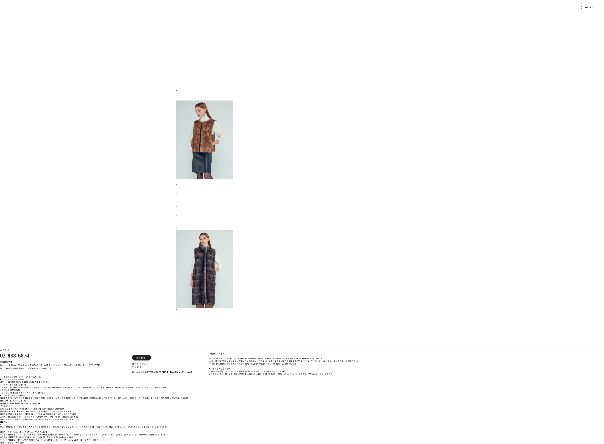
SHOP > (589, 7)
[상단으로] (598, 438)
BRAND (271, 6)
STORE (371, 6)
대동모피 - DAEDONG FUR (62, 6)
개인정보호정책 (140, 364)
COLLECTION (305, 6)
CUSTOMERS (337, 6)
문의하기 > (141, 358)
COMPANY (238, 6)
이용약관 (136, 367)
